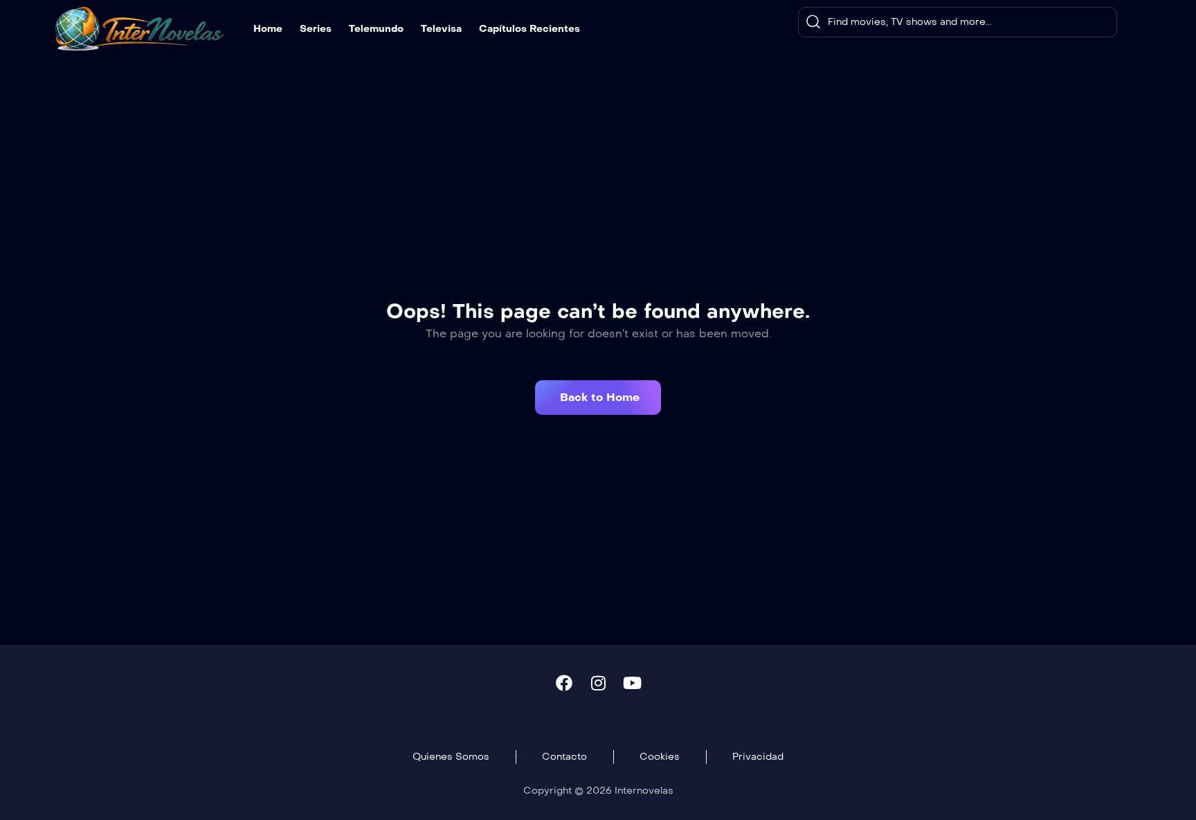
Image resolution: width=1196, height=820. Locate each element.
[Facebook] (564, 683)
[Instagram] (598, 683)
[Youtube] (632, 683)
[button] (598, 397)
